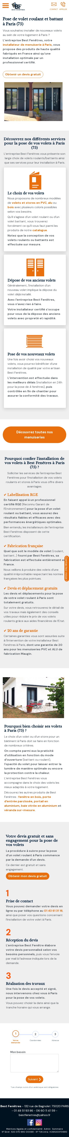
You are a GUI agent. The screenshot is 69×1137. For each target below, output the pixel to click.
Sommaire (57, 1128)
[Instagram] (39, 1122)
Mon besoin (18, 1052)
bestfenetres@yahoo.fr (34, 1115)
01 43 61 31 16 (53, 911)
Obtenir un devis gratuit (23, 74)
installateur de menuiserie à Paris (27, 45)
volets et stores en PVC (29, 203)
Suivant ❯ (34, 1079)
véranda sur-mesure (19, 810)
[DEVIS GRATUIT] (54, 6)
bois (11, 207)
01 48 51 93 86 (23, 1110)
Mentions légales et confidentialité (24, 1128)
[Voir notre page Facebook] (30, 1122)
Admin (47, 1128)
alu (50, 203)
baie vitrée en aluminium (39, 806)
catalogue (39, 230)
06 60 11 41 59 (45, 1110)
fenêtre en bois (29, 797)
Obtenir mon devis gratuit (27, 876)
